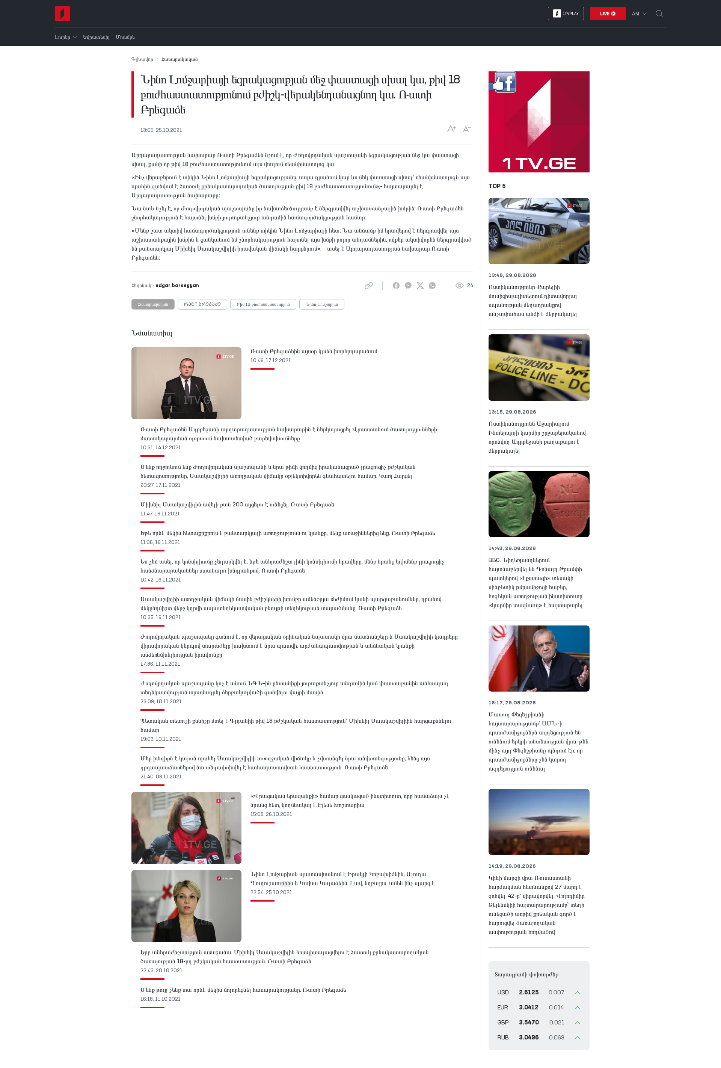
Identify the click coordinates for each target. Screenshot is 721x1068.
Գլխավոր (142, 59)
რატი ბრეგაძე (202, 304)
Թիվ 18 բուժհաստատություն (263, 304)
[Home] (62, 13)
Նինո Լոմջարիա (322, 304)
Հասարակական (153, 304)
